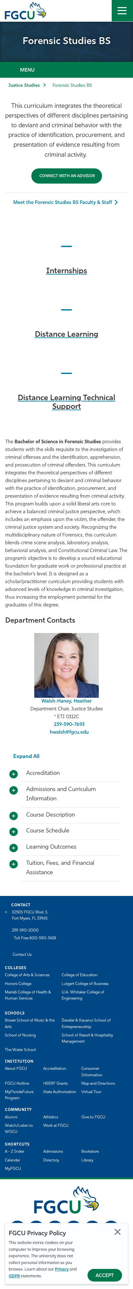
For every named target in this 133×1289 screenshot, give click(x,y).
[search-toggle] (101, 10)
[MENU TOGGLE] (122, 10)
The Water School (20, 1050)
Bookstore (90, 1152)
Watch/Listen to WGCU (19, 1129)
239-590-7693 (69, 724)
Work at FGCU (55, 1126)
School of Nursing (20, 1035)
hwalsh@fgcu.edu (69, 732)
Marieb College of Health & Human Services (28, 995)
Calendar (12, 1160)
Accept (105, 1275)
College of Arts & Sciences (27, 975)
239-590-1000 (25, 931)
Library (87, 1160)
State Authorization (59, 1092)
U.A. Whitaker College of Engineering (83, 995)
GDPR (14, 1276)
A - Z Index (14, 1152)
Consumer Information (91, 1072)
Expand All (26, 756)
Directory (51, 1160)
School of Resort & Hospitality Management (87, 1039)
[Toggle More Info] (13, 774)
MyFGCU (13, 1169)
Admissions (53, 1152)
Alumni (11, 1117)
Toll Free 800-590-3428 (35, 938)
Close (118, 1232)
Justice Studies (24, 85)
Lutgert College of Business (85, 984)
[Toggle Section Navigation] (66, 70)
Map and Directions (98, 1084)
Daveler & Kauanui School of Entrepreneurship (86, 1024)
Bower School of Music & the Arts (30, 1024)
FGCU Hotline (17, 1084)
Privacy (62, 1269)
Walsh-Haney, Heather (66, 701)
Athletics (50, 1117)
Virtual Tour (91, 1092)
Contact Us (22, 955)
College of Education (79, 975)
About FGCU (16, 1069)
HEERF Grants (55, 1084)
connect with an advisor (66, 176)
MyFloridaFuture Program (19, 1095)
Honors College (18, 984)
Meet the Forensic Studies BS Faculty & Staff (62, 202)
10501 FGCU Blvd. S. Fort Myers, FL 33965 (30, 915)
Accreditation (54, 1069)
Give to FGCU (93, 1117)
